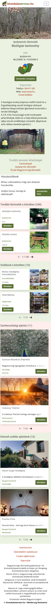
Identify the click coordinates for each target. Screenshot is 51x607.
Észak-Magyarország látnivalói (25, 170)
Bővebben (8, 226)
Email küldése (25, 94)
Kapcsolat (25, 560)
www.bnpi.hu (28, 91)
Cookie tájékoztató (25, 556)
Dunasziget (6, 484)
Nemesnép (6, 532)
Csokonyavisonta (9, 421)
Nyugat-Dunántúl (9, 481)
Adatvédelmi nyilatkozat (25, 551)
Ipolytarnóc (6, 218)
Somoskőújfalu (8, 278)
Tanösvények (25, 163)
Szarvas (5, 373)
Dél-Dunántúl (7, 418)
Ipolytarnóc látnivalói (25, 166)
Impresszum (25, 547)
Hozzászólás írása (42, 192)
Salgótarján (6, 302)
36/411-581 (29, 88)
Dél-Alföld (6, 370)
